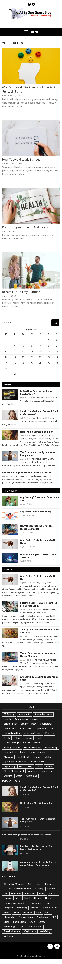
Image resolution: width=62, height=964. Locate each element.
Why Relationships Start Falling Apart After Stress (26, 472)
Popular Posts (41, 421)
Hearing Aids (10, 752)
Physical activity (38, 761)
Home (11, 592)
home (23, 752)
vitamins (8, 776)
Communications (9, 616)
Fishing (28, 738)
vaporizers (46, 771)
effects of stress (35, 616)
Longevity (19, 592)
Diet (51, 728)
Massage (8, 757)
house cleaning (37, 752)
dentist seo (25, 728)
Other (36, 479)
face (39, 418)
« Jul (13, 374)
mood (30, 479)
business (38, 639)
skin (21, 766)
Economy (36, 666)
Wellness (12, 404)
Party (48, 912)
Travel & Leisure (12, 931)
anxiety (53, 609)
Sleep (29, 766)
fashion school (46, 589)
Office (33, 619)
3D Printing (9, 714)
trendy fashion (27, 596)
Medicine (35, 907)
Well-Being (45, 445)
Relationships (19, 483)
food (35, 438)
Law (48, 903)
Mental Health (24, 619)
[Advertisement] (31, 24)
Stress (41, 483)
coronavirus (10, 728)
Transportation (34, 926)
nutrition (48, 757)
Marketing (29, 690)
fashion (19, 589)
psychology (18, 445)
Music (7, 912)
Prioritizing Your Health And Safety (25, 227)
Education (22, 616)
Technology (9, 926)
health (54, 398)
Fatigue (17, 738)
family (7, 738)
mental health (31, 442)
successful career (49, 622)
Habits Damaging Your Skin (17, 742)
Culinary (23, 438)
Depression (24, 476)
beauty (23, 462)
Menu (34, 31)
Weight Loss (34, 445)
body (36, 398)
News (16, 912)
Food (41, 398)
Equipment (30, 893)
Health (48, 398)
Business (24, 586)
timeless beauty (27, 693)
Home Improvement (14, 903)
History (5, 592)
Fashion (12, 589)
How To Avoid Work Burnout (21, 159)
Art (38, 583)
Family (33, 476)
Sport (26, 622)
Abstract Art (41, 636)
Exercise (49, 733)
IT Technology (35, 903)
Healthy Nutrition (32, 747)
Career (37, 613)
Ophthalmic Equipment (15, 761)
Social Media (8, 596)
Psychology (7, 445)
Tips (31, 401)
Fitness (46, 616)
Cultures (32, 586)
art (48, 636)
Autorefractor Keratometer (28, 719)
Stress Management (14, 771)
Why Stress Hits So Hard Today (35, 511)
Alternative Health (39, 435)
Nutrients (24, 401)
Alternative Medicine (14, 884)
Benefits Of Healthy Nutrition (21, 292)
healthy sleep (23, 465)
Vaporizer (32, 771)
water (36, 401)
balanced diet (10, 723)
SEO (49, 690)
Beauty (51, 459)
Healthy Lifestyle (27, 421)
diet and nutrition (12, 733)
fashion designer (31, 589)
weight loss (44, 401)
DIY (30, 666)
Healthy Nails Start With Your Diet (36, 432)
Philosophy (41, 619)
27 (32, 363)
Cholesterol (46, 723)
